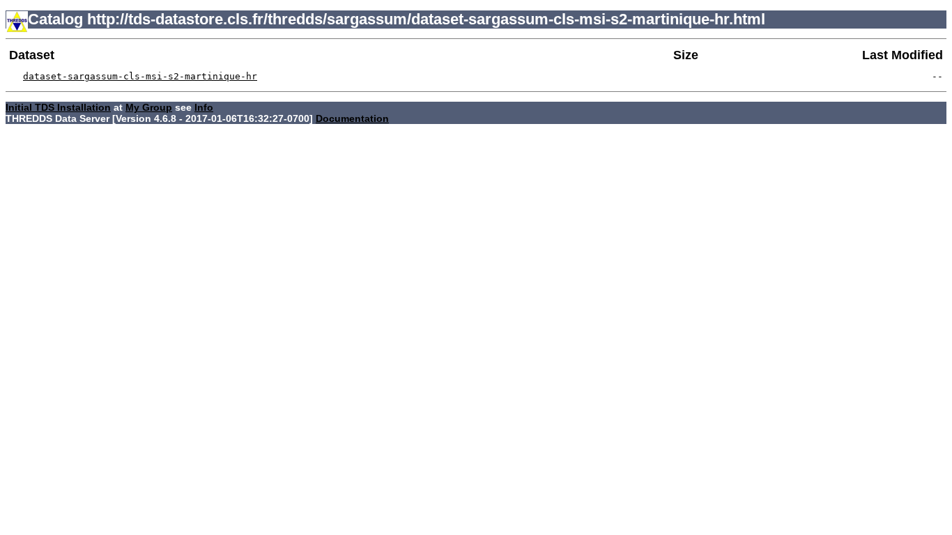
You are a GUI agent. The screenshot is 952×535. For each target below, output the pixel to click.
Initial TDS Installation (58, 107)
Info (203, 107)
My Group (148, 107)
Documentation (352, 118)
